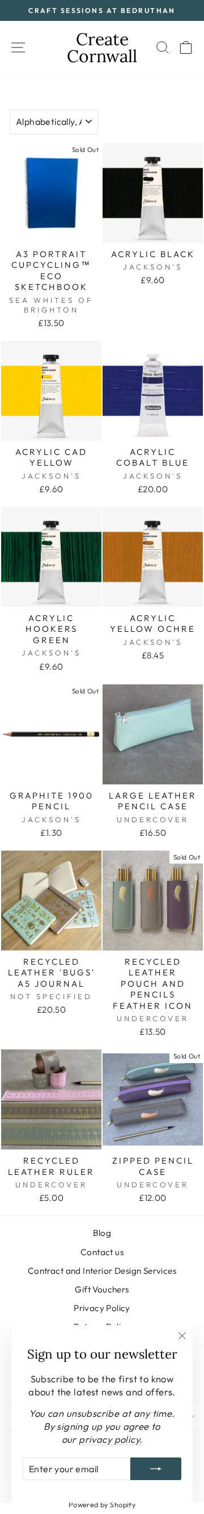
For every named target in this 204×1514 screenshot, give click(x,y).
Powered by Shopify (102, 1504)
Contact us (102, 1252)
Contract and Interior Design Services (102, 1270)
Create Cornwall (102, 47)
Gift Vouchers (102, 1289)
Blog (102, 1232)
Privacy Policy (102, 1308)
